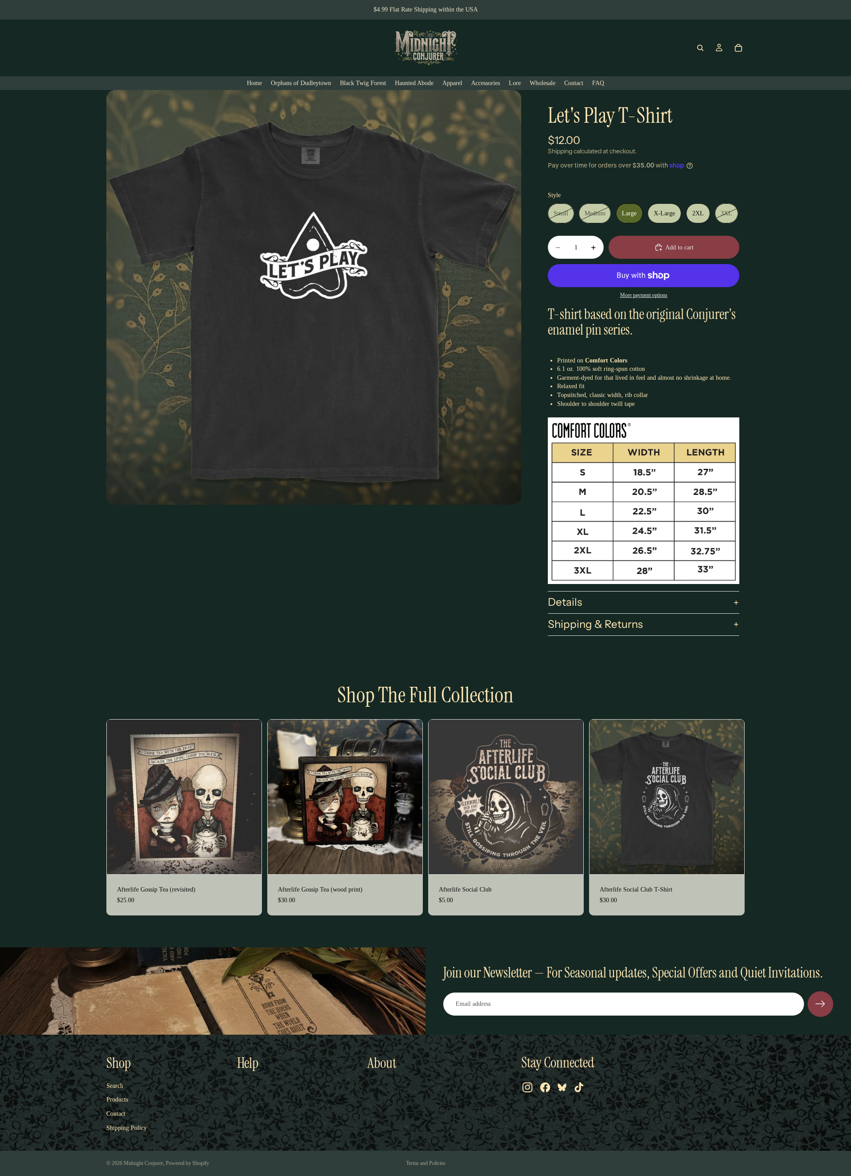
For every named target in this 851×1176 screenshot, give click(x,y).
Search (114, 1086)
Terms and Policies (425, 1163)
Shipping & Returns (595, 624)
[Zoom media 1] (313, 297)
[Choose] (730, 861)
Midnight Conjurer (143, 1163)
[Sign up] (820, 1004)
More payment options (644, 295)
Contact (115, 1113)
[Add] (248, 861)
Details (565, 602)
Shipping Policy (126, 1128)
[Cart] (738, 48)
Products (117, 1099)
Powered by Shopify (187, 1163)
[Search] (700, 48)
